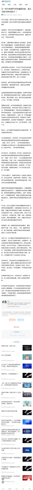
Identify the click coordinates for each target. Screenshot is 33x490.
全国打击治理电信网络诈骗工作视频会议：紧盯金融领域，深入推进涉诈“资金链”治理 (10, 431)
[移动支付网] (6, 2)
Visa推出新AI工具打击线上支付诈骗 (10, 449)
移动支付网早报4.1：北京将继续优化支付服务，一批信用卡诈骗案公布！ (11, 422)
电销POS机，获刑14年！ (9, 346)
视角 (20, 4)
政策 (9, 4)
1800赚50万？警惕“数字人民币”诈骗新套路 (10, 468)
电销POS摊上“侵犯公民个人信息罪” (11, 393)
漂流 (4, 15)
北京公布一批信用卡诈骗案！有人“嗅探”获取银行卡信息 (10, 440)
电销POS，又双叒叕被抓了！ (10, 374)
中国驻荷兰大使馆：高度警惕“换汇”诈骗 (11, 458)
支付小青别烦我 (6, 355)
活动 (26, 4)
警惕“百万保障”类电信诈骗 (9, 411)
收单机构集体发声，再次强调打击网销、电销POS (10, 402)
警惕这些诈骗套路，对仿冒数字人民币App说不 (10, 477)
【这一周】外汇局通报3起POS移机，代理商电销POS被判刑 (11, 384)
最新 (3, 4)
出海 (15, 4)
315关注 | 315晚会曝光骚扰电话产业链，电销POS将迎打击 (10, 365)
